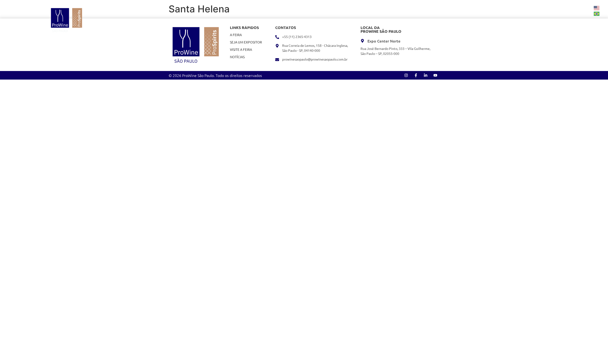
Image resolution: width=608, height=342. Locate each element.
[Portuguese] (597, 13)
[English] (597, 7)
